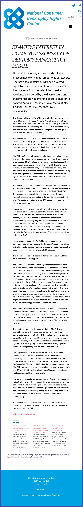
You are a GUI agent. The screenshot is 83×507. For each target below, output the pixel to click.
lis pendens (34, 457)
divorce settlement (25, 457)
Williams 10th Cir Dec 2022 (24, 414)
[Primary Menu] (70, 26)
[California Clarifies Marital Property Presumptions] (62, 435)
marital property (42, 457)
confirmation (16, 454)
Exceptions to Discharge (27, 454)
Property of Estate (64, 454)
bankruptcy (17, 457)
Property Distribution (53, 454)
